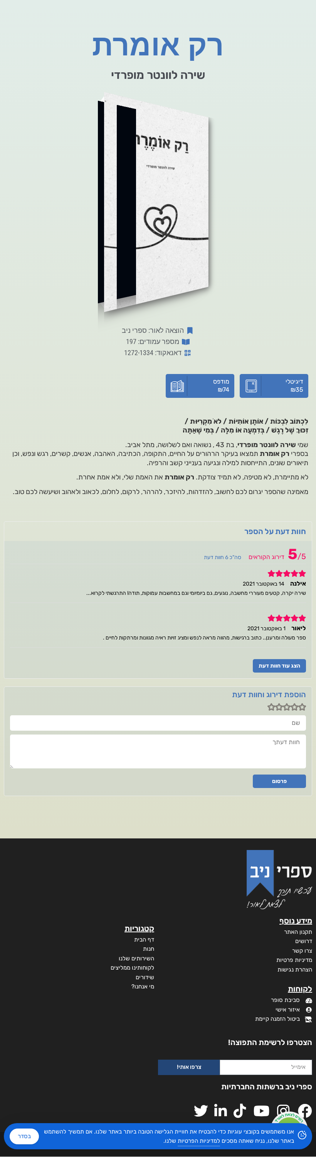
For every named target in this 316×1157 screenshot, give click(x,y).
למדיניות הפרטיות (199, 1140)
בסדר (24, 1136)
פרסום (279, 781)
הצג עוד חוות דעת (279, 666)
